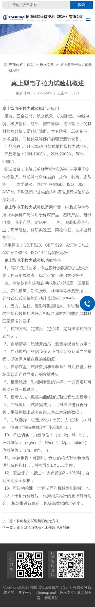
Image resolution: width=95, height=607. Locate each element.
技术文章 (47, 65)
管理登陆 (51, 598)
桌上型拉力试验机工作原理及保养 (43, 527)
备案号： (25, 593)
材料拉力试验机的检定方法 (37, 521)
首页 (30, 65)
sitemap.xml (46, 593)
